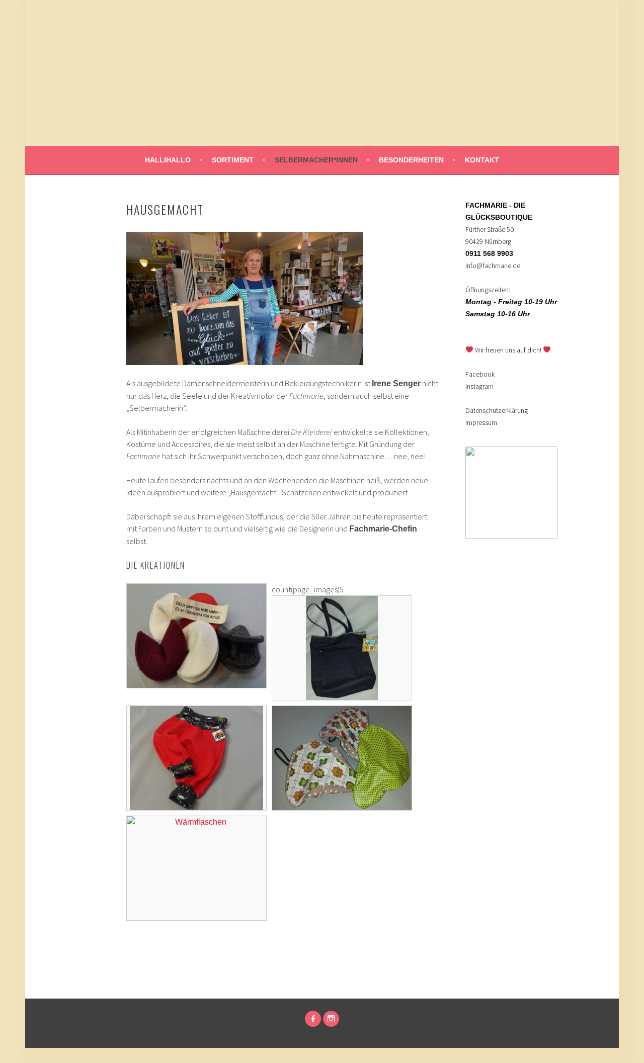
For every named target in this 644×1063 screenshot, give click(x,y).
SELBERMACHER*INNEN (316, 160)
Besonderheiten (411, 160)
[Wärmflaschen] (196, 837)
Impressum (481, 422)
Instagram (479, 386)
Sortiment (233, 160)
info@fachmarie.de (492, 265)
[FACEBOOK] (313, 1019)
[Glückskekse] (196, 604)
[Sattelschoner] (342, 727)
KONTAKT (482, 160)
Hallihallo (168, 160)
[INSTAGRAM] (331, 1019)
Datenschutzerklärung (496, 410)
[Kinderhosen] (196, 727)
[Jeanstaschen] (342, 617)
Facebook (480, 374)
